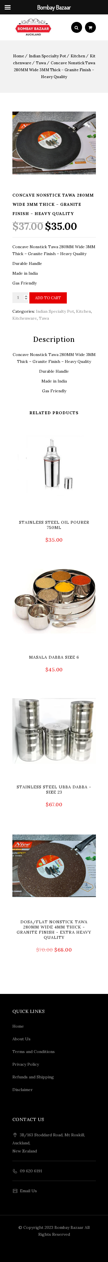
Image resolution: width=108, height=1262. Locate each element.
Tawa (41, 63)
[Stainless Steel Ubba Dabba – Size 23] (54, 755)
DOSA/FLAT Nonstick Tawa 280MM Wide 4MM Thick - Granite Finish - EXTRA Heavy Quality (54, 929)
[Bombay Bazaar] (33, 27)
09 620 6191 (31, 1171)
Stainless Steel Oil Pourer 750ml (54, 525)
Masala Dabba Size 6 (54, 657)
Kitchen (78, 56)
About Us (21, 1038)
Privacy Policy (25, 1064)
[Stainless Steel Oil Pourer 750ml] (54, 490)
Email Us (28, 1190)
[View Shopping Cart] (90, 27)
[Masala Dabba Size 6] (54, 623)
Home (18, 56)
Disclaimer (22, 1089)
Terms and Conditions (33, 1051)
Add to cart (48, 297)
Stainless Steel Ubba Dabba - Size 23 (54, 789)
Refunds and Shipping (33, 1077)
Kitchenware (24, 318)
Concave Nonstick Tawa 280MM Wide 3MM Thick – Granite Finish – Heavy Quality (54, 70)
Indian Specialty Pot (47, 56)
